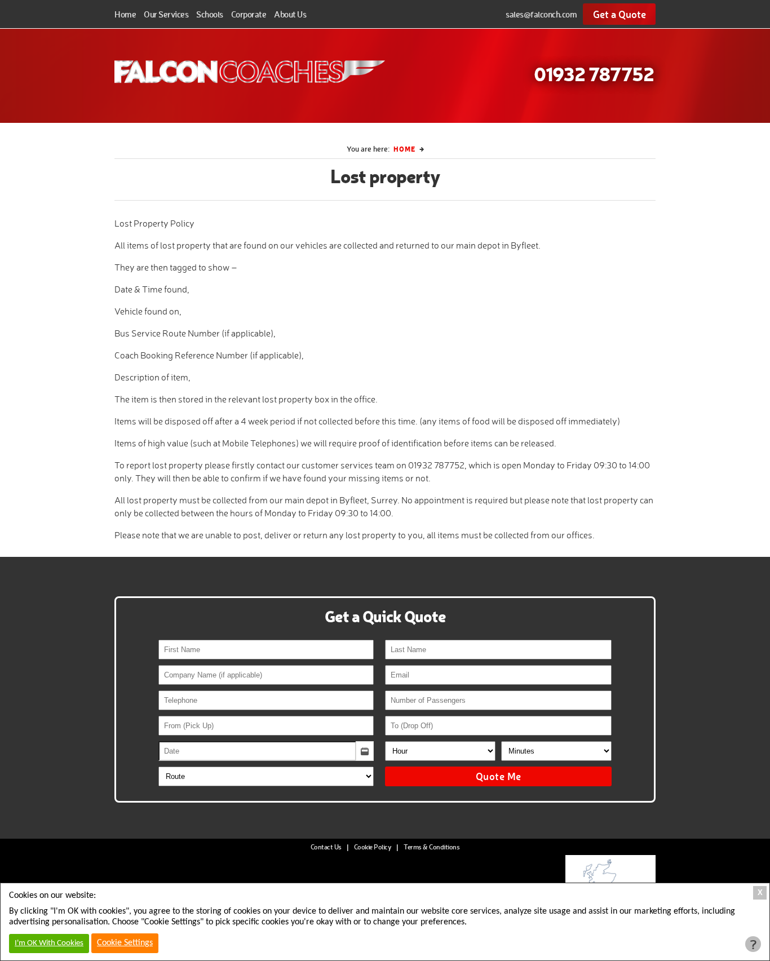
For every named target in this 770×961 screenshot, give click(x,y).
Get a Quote (619, 14)
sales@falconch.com (541, 14)
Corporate (249, 14)
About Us (290, 14)
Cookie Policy (373, 847)
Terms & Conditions (431, 847)
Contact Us (326, 847)
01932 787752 (594, 73)
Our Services (166, 14)
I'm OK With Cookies (49, 943)
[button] (365, 751)
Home (125, 14)
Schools (209, 14)
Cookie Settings (125, 942)
